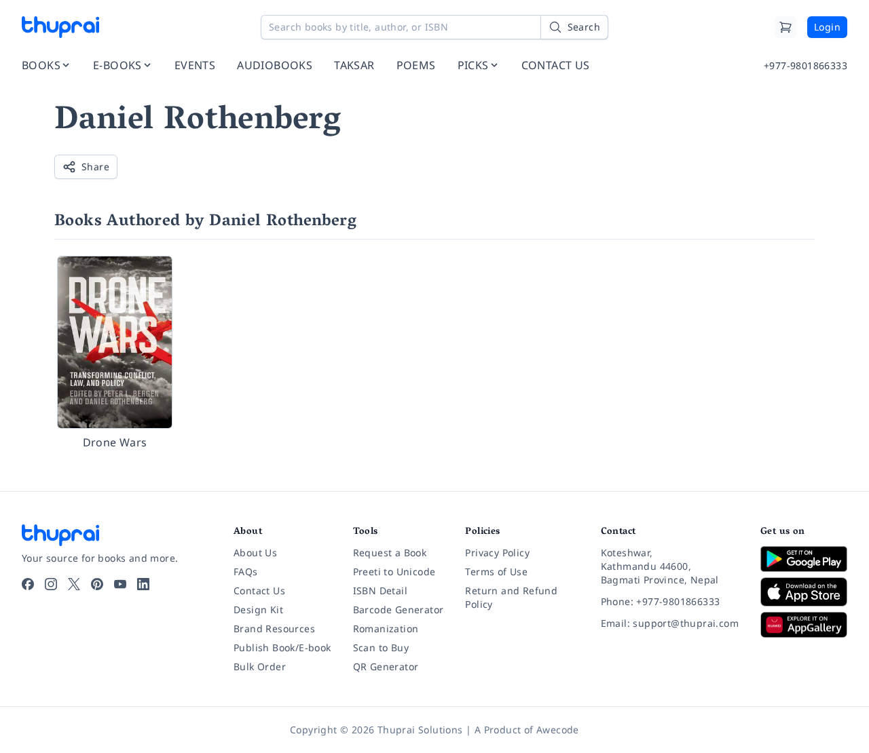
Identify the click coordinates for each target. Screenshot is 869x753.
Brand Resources (274, 628)
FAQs (246, 571)
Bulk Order (260, 666)
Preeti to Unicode (394, 571)
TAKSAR (354, 65)
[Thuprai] (60, 27)
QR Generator (386, 666)
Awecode (557, 729)
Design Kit (258, 609)
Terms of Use (496, 571)
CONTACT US (555, 65)
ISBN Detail (380, 590)
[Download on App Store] (803, 591)
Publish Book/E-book (282, 647)
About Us (255, 552)
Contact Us (259, 590)
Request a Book (390, 552)
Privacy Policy (497, 552)
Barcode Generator (398, 609)
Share (95, 166)
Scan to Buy (381, 647)
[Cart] (785, 27)
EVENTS (194, 65)
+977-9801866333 (805, 65)
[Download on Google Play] (803, 559)
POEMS (416, 65)
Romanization (386, 628)
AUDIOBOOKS (274, 65)
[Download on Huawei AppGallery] (803, 625)
